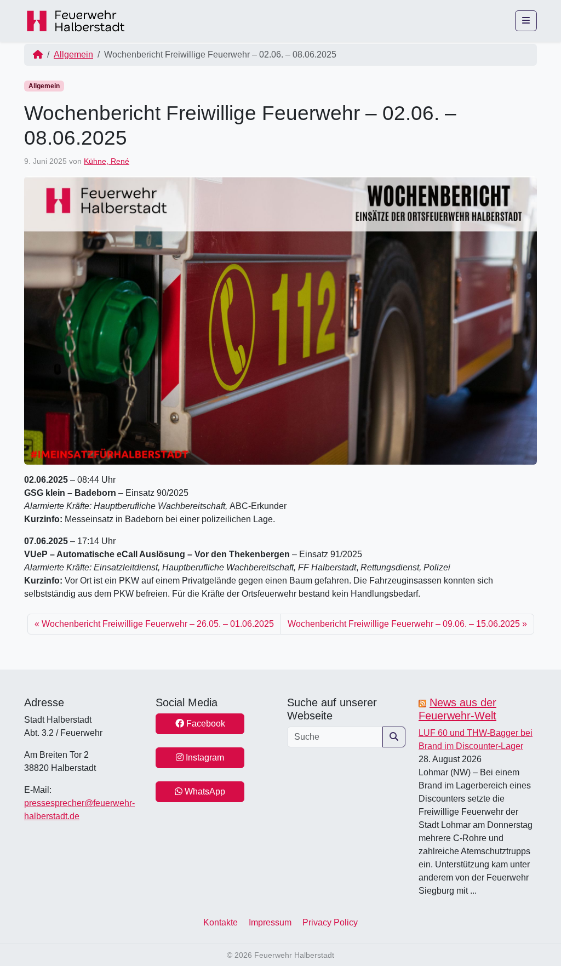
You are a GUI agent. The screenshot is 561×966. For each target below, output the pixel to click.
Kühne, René (106, 161)
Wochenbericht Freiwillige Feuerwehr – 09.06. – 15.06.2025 (404, 623)
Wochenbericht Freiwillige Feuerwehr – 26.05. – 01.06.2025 (158, 623)
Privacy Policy (330, 922)
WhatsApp (203, 791)
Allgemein (73, 54)
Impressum (270, 922)
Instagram (204, 757)
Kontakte (220, 922)
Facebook (204, 723)
